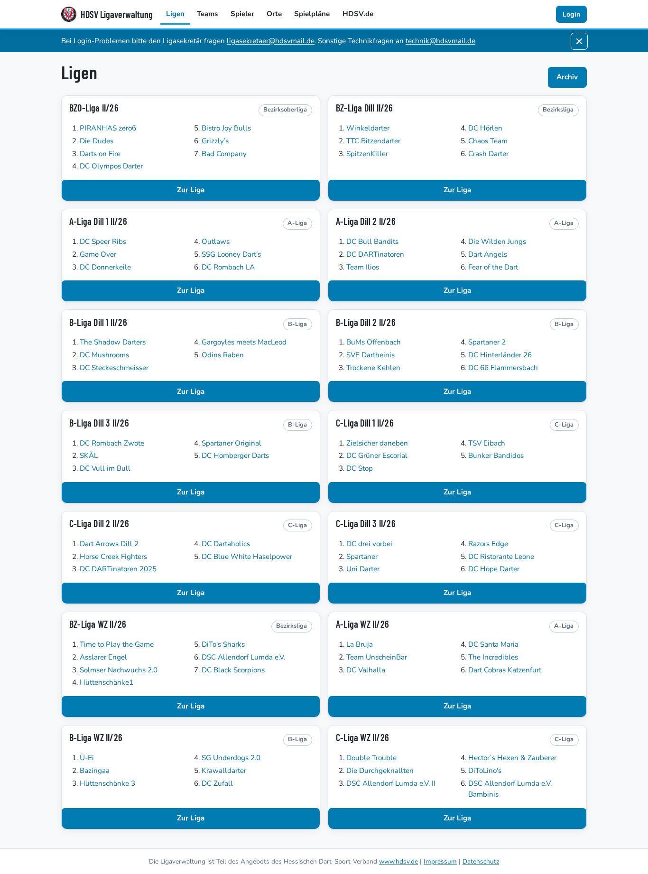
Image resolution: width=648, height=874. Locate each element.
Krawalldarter (224, 770)
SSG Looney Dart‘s (231, 254)
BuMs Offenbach (373, 342)
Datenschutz (481, 861)
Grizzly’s (215, 141)
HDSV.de (358, 14)
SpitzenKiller (367, 153)
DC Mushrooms (104, 355)
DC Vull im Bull (105, 468)
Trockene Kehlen (373, 367)
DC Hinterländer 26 (500, 355)
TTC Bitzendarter (373, 141)
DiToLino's (484, 770)
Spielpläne (312, 14)
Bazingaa (95, 770)
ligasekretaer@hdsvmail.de (271, 41)
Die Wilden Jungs (497, 241)
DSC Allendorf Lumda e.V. (243, 657)
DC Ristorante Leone (501, 556)
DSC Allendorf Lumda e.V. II (390, 783)
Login (571, 14)
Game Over (98, 254)
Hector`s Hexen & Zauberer (512, 757)
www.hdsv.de (398, 861)
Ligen (175, 14)
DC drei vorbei (369, 544)
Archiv (567, 77)
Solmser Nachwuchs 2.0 (118, 670)
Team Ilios (362, 267)
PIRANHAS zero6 (108, 128)
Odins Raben (223, 355)
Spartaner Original (231, 443)
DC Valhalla (365, 670)
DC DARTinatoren (375, 254)
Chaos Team (488, 141)
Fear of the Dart (493, 267)
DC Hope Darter (493, 569)
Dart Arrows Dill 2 (109, 544)
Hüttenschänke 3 (107, 783)
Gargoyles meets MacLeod (244, 342)
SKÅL (89, 455)
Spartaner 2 (487, 342)
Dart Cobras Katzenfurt (504, 670)
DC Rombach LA (228, 267)
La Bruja (359, 644)
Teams (207, 14)
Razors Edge (488, 544)
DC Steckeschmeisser (114, 367)
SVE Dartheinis (370, 355)
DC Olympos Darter (111, 166)
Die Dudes (96, 141)
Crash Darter (488, 153)
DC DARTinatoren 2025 (118, 569)
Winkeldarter (367, 128)
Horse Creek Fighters (113, 556)
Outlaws (216, 241)
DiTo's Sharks (223, 644)
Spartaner (362, 556)
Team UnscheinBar (376, 657)
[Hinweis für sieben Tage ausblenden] (579, 41)
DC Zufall (217, 783)
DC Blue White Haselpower (247, 556)
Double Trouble (371, 757)
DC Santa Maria (493, 644)
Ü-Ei (87, 757)
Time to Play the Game (117, 644)
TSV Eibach (486, 443)
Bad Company (224, 153)
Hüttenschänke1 (106, 682)
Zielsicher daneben (377, 443)
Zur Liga (190, 190)
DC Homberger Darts (235, 455)
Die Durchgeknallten (380, 770)
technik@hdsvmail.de (440, 41)
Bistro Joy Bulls (226, 128)
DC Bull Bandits (372, 241)
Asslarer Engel (103, 657)
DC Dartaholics (226, 544)
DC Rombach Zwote (112, 443)
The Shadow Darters (113, 342)
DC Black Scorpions (233, 670)
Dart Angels (487, 254)
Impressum (440, 861)
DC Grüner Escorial (376, 455)
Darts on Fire (100, 153)
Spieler (242, 14)
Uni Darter (363, 569)
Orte (274, 14)
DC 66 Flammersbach (503, 367)
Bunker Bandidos (496, 455)
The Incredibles (493, 657)
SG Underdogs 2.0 (231, 757)
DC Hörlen (485, 128)
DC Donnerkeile (105, 267)
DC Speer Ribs (103, 241)
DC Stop (359, 468)
